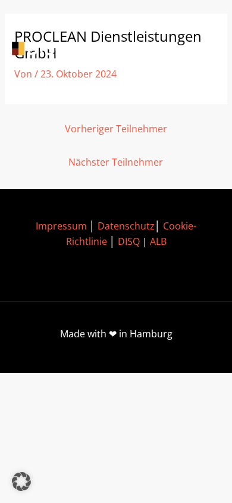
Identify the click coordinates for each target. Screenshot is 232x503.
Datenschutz (126, 225)
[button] (21, 481)
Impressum (61, 225)
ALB (158, 241)
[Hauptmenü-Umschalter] (202, 49)
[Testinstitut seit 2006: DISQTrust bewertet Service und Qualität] (65, 50)
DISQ (129, 241)
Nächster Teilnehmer (115, 162)
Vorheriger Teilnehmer (116, 128)
